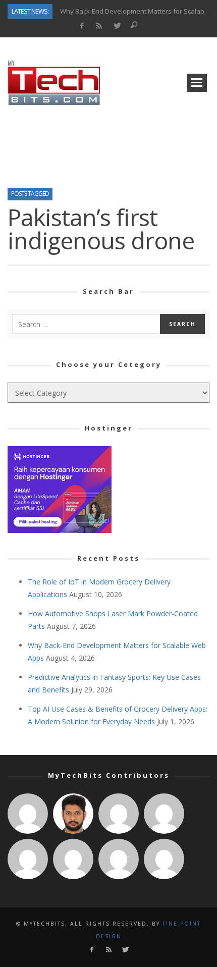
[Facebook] (81, 26)
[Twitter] (117, 26)
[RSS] (99, 26)
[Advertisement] (108, 143)
